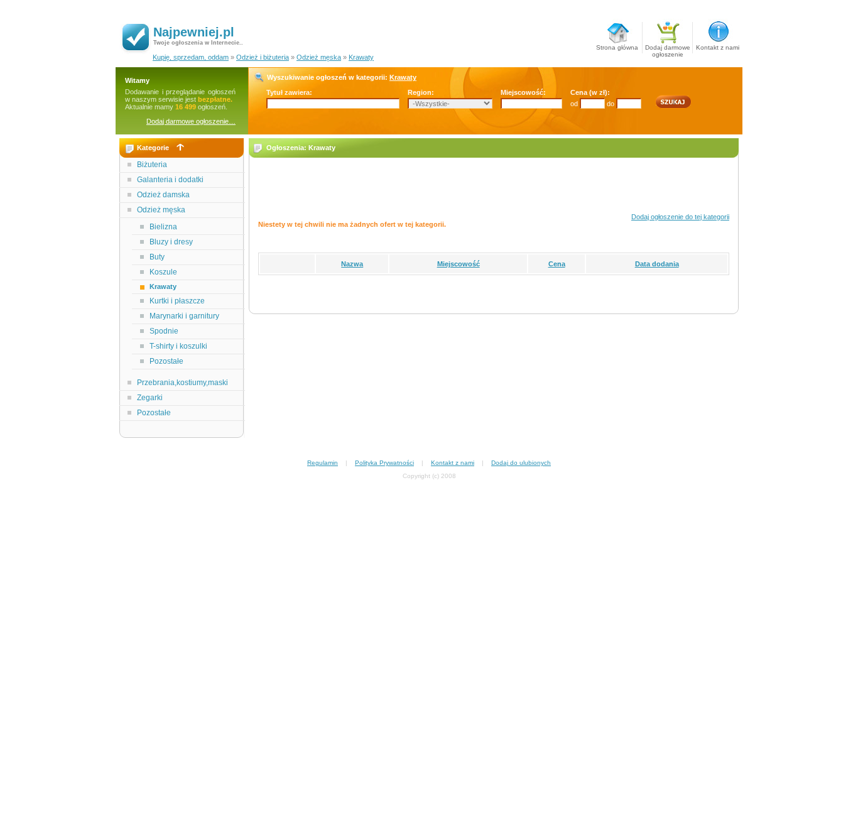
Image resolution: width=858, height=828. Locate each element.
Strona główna (617, 47)
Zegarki (150, 397)
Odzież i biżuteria (262, 57)
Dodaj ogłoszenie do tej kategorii (680, 217)
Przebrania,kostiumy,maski (182, 382)
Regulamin (322, 462)
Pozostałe (166, 361)
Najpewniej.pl (193, 32)
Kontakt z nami (717, 47)
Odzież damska (163, 194)
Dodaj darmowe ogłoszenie (667, 48)
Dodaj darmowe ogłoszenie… (191, 121)
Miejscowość (458, 264)
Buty (157, 257)
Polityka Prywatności (384, 462)
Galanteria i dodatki (170, 179)
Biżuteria (152, 164)
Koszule (163, 272)
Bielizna (163, 226)
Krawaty (361, 57)
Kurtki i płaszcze (177, 301)
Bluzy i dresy (171, 241)
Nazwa (352, 264)
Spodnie (163, 331)
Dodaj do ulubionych (521, 462)
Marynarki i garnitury (184, 316)
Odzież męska (318, 57)
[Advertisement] (182, 638)
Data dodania (657, 264)
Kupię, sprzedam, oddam (191, 57)
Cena (556, 264)
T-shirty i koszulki (178, 346)
